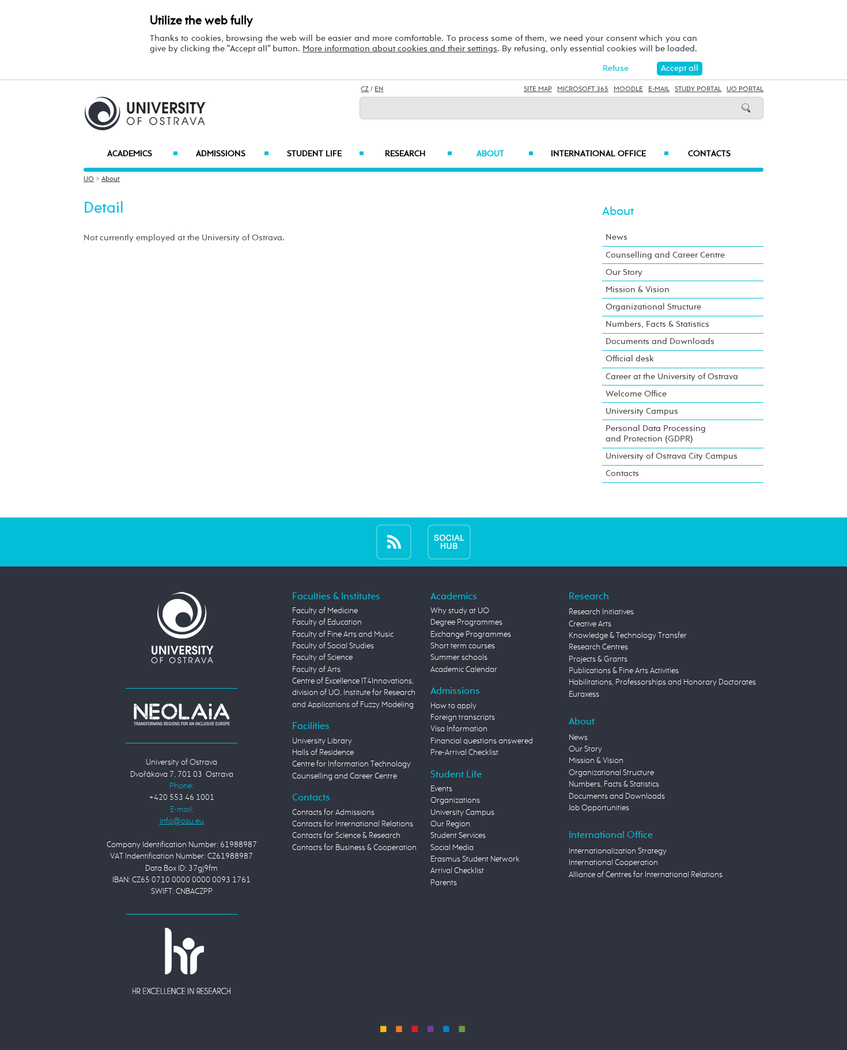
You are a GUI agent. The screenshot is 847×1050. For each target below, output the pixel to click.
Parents (443, 883)
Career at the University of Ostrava (672, 376)
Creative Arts (590, 624)
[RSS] (393, 541)
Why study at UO (459, 611)
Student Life (325, 154)
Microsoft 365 (582, 89)
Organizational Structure (653, 307)
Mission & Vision (638, 289)
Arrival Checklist (457, 871)
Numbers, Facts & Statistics (657, 324)
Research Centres (598, 647)
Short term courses (462, 646)
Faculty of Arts (316, 670)
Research (418, 154)
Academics (142, 154)
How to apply (453, 706)
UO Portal (745, 89)
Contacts (709, 154)
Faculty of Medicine (325, 611)
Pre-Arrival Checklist (464, 753)
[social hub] (449, 541)
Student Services (458, 836)
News (616, 237)
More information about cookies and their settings (399, 48)
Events (441, 789)
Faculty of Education (327, 622)
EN (379, 89)
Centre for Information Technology (351, 764)
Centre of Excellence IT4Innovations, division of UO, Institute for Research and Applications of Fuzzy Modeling (353, 693)
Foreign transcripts (462, 717)
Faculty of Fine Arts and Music (343, 634)
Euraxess (584, 694)
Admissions (232, 154)
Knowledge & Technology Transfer (628, 636)
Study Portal (698, 89)
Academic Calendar (463, 670)
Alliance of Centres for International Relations (646, 875)
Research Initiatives (601, 612)
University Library (322, 741)
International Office (610, 154)
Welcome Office (636, 394)
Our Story (624, 272)
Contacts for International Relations (352, 824)
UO (89, 179)
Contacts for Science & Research (346, 836)
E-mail (659, 89)
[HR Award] (181, 961)
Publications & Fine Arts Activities (624, 671)
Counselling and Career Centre (665, 255)
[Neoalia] (181, 714)
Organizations (455, 800)
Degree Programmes (466, 622)
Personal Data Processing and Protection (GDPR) (656, 433)
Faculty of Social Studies (333, 646)
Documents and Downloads (660, 341)
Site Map (538, 89)
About (505, 154)
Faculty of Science (322, 658)
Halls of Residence (323, 753)
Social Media (452, 848)
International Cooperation (613, 863)
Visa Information (458, 729)
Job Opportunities (599, 808)
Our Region (450, 824)
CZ (365, 89)
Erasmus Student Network (475, 859)
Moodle (628, 89)
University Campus (642, 411)
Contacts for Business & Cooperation (354, 848)
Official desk (630, 358)
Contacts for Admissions (333, 813)
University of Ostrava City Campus (672, 456)
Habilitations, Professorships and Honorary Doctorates (662, 682)
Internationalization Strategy (618, 851)
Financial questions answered (481, 741)
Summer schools (458, 658)
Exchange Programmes (470, 634)
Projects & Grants (598, 659)
